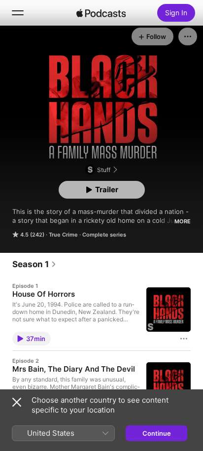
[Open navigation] (18, 13)
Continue (156, 433)
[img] (101, 13)
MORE (182, 221)
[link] (34, 264)
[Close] (16, 402)
